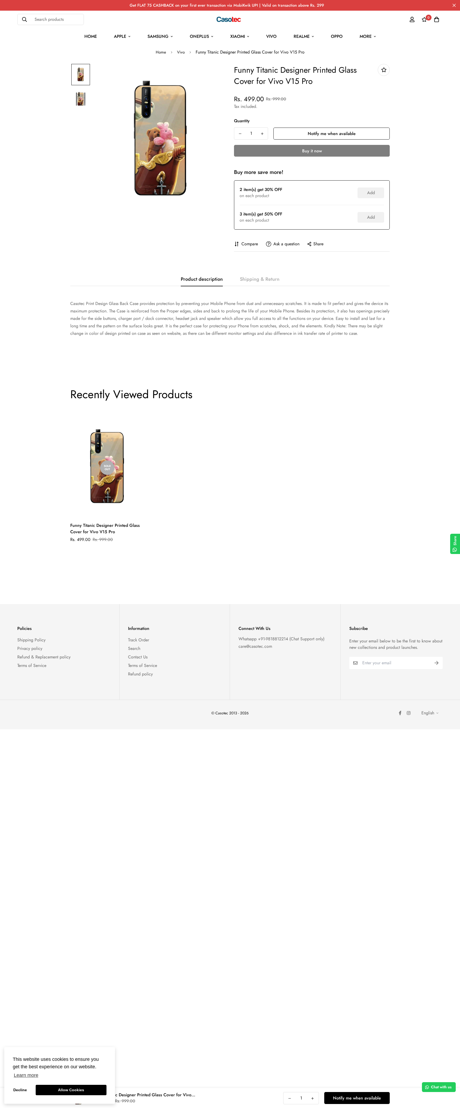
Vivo (271, 36)
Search (134, 648)
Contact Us (137, 657)
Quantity (242, 121)
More (366, 36)
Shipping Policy (31, 640)
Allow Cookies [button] (71, 1090)
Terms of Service (31, 665)
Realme (302, 36)
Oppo (337, 36)
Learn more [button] (26, 1075)
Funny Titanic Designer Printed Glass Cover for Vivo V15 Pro (105, 528)
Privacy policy (29, 648)
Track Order (138, 640)
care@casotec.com (255, 646)
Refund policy (140, 674)
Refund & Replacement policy (44, 657)
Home (90, 36)
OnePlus (199, 36)
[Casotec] (230, 19)
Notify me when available (332, 134)
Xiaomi (237, 36)
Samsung (158, 36)
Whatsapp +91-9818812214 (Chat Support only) (282, 639)
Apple (120, 36)
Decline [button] (20, 1090)
